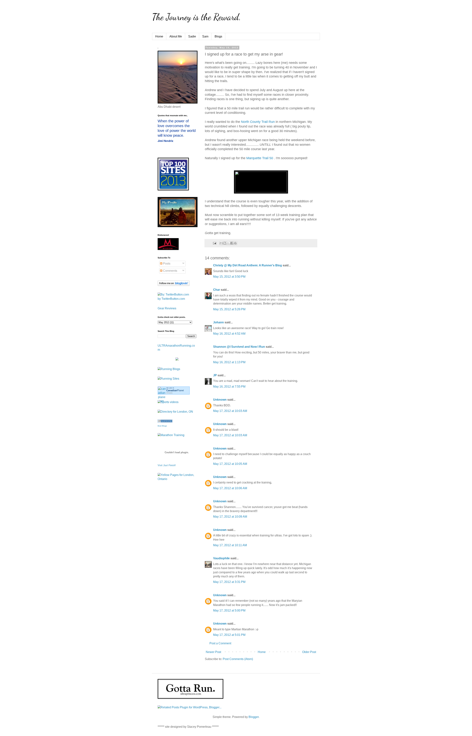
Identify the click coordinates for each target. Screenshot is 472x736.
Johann (218, 322)
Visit (167, 465)
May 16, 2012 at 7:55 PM (229, 386)
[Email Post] (214, 242)
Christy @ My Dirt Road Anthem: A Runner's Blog (247, 265)
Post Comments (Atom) (238, 659)
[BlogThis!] (225, 243)
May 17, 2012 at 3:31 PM (229, 581)
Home (159, 36)
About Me (175, 36)
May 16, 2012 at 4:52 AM (229, 333)
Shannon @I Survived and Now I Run (239, 346)
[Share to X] (228, 243)
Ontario (169, 393)
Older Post (309, 652)
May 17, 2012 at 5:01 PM (229, 634)
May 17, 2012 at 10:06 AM (230, 488)
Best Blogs (162, 426)
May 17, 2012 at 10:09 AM (230, 516)
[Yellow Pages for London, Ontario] (177, 479)
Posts (166, 263)
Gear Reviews (167, 308)
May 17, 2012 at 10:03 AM (230, 410)
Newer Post (213, 652)
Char (216, 289)
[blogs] (165, 421)
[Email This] (221, 243)
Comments (169, 270)
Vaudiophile (221, 558)
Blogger (254, 716)
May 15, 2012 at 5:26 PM (229, 309)
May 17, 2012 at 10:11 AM (230, 545)
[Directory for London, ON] (175, 411)
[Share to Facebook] (232, 243)
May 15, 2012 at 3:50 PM (229, 276)
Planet (175, 390)
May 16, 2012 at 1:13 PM (229, 362)
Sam (205, 36)
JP (215, 375)
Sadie (192, 36)
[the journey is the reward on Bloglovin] (174, 284)
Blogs (218, 36)
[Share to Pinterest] (235, 243)
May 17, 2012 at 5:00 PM (229, 610)
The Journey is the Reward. (196, 17)
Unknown (220, 399)
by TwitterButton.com (171, 298)
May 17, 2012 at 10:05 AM (230, 463)
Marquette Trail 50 (260, 158)
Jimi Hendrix (165, 141)
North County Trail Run (258, 122)
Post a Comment (220, 643)
